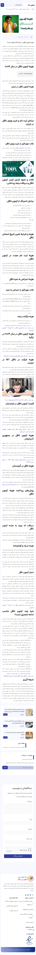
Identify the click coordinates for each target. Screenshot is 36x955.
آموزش (22, 714)
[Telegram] (28, 895)
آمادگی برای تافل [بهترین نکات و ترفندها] (15, 356)
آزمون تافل (17, 187)
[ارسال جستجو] (2, 5)
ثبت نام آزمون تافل (21, 148)
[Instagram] (32, 895)
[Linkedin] (30, 895)
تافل (31, 37)
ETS (19, 205)
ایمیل (30, 829)
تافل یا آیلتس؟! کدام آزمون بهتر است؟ (16, 400)
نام (30, 819)
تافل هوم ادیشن (28, 105)
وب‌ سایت (29, 839)
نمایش (21, 74)
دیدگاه (29, 801)
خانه (33, 9)
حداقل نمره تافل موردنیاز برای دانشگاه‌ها (15, 676)
